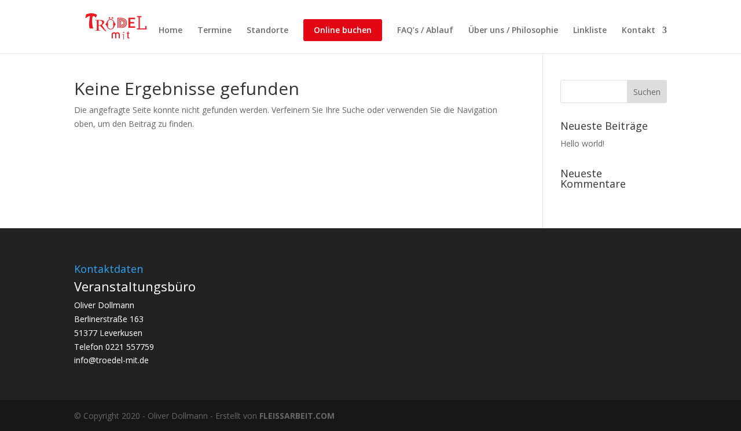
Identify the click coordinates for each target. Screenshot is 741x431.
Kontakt (638, 30)
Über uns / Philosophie (513, 30)
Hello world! (582, 143)
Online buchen (343, 29)
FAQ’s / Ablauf (425, 30)
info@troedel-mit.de (111, 360)
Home (170, 30)
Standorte (267, 30)
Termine (214, 30)
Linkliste (590, 30)
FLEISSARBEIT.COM (297, 415)
